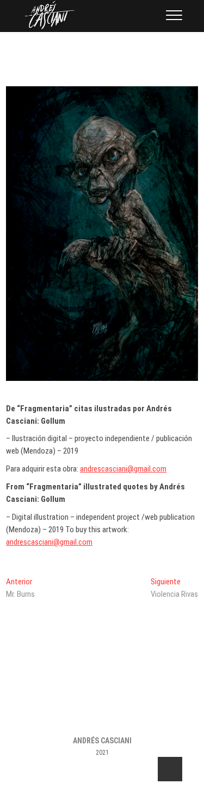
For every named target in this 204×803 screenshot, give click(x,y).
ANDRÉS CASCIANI (102, 740)
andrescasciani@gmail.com (123, 469)
